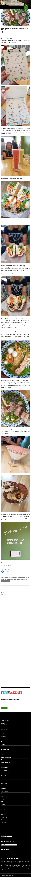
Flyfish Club (3, 752)
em (22, 577)
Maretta (2, 759)
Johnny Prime (12, 35)
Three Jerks (3, 593)
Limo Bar (3, 744)
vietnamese (24, 579)
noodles (4, 579)
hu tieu (26, 577)
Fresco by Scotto (4, 778)
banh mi (3, 577)
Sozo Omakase (4, 770)
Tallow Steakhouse (5, 749)
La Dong (2, 739)
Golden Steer (3, 788)
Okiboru (2, 796)
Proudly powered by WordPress (7, 875)
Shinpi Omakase (4, 791)
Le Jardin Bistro (4, 767)
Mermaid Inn (3, 775)
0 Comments (21, 35)
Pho (10, 28)
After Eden (3, 736)
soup (19, 579)
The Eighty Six (4, 793)
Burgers (7, 28)
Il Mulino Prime (4, 817)
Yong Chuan (3, 822)
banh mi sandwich (11, 577)
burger (18, 577)
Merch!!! (3, 723)
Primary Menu (29, 7)
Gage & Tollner (4, 765)
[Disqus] (15, 620)
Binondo (3, 819)
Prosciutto (3, 733)
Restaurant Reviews (23, 28)
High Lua (3, 804)
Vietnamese (3, 29)
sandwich (13, 579)
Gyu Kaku (3, 809)
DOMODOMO (4, 786)
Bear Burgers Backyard (6, 757)
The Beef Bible (4, 724)
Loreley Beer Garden (5, 812)
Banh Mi (2, 28)
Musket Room (4, 783)
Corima (2, 754)
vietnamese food (5, 581)
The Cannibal (4, 588)
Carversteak (3, 780)
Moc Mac (3, 814)
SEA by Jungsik (4, 799)
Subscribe (4, 708)
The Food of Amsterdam (6, 772)
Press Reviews (15, 28)
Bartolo (2, 801)
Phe (1, 741)
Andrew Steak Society (5, 762)
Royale (2, 746)
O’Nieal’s (3, 806)
